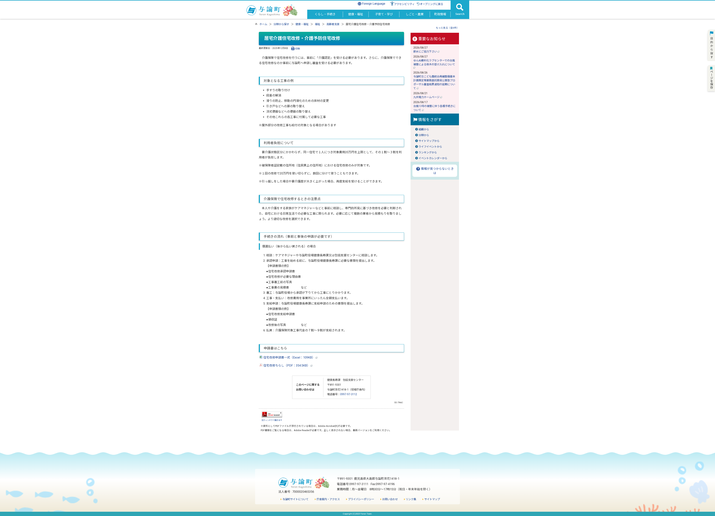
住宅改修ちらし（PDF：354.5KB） (287, 365)
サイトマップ (432, 499)
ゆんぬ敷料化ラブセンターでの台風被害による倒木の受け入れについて (434, 62)
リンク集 (410, 499)
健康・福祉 (302, 24)
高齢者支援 (332, 24)
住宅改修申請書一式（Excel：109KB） (289, 357)
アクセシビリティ (404, 4)
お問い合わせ (389, 499)
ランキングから (428, 152)
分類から (424, 135)
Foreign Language (373, 3)
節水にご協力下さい (425, 51)
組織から (424, 129)
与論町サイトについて (295, 499)
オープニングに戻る (431, 4)
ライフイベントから (430, 146)
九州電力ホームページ (426, 97)
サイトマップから (429, 141)
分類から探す (281, 24)
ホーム (263, 24)
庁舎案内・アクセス (328, 499)
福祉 (317, 24)
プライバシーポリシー (360, 499)
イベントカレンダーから (433, 158)
